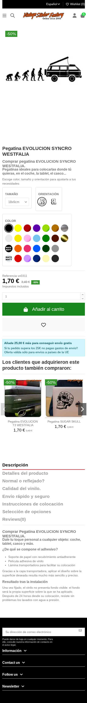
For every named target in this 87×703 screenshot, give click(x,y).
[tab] (43, 520)
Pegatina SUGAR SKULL (64, 421)
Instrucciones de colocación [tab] (32, 504)
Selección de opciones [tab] (26, 512)
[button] (5, 409)
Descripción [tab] (15, 465)
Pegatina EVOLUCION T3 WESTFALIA (23, 423)
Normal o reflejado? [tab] (23, 481)
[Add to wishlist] (43, 324)
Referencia (9, 275)
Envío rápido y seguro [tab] (26, 496)
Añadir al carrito (48, 309)
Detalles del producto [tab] (25, 473)
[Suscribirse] (80, 630)
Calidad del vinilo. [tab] (21, 488)
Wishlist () (77, 4)
